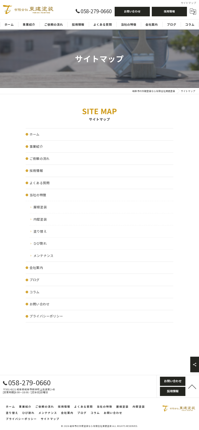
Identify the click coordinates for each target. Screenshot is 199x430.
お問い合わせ (132, 11)
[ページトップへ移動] (192, 386)
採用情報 (169, 11)
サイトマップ (50, 419)
